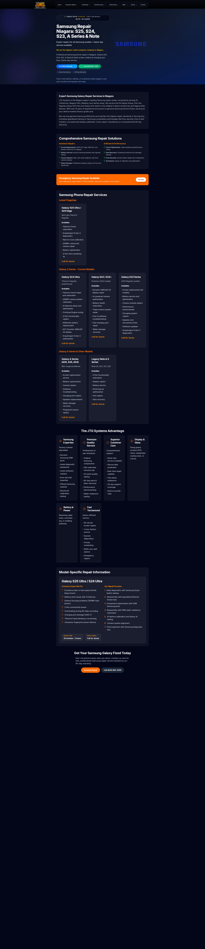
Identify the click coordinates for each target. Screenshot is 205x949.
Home (60, 5)
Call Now (141, 179)
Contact (143, 5)
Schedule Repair (90, 670)
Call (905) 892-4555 (112, 670)
